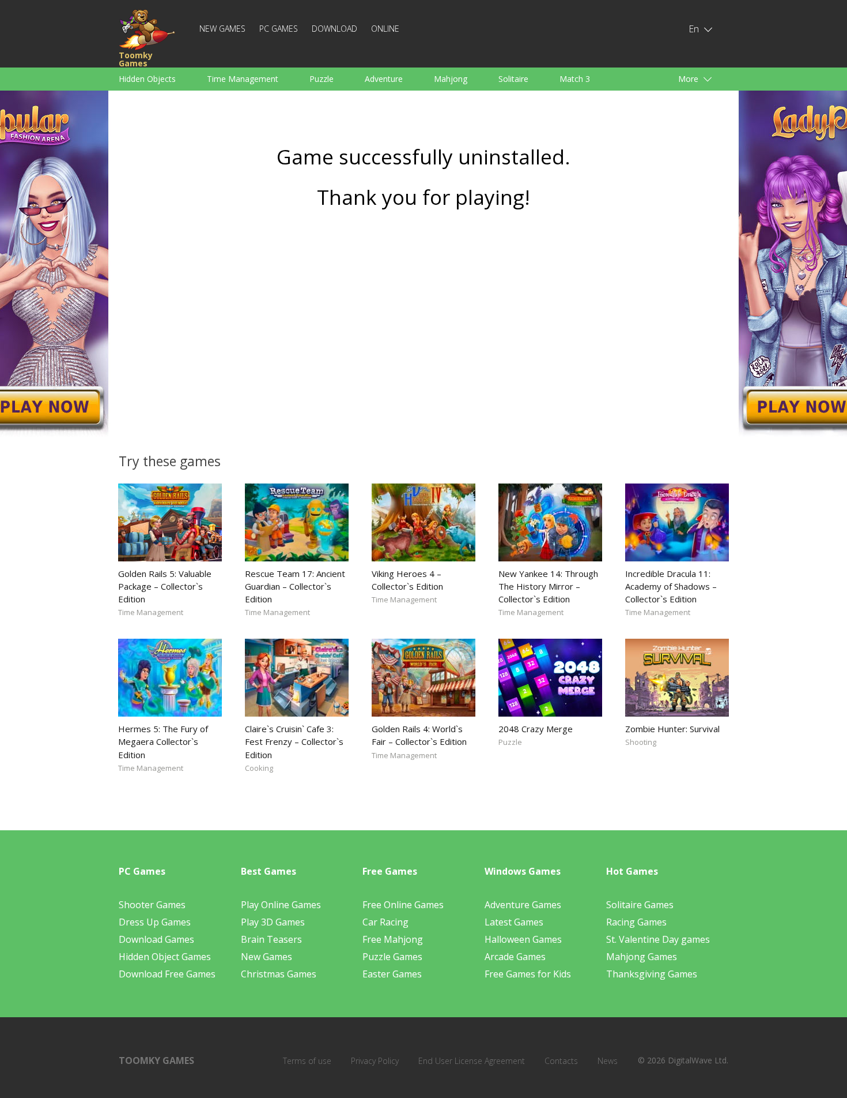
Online (385, 28)
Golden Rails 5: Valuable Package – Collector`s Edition (164, 586)
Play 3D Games (273, 922)
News (608, 1060)
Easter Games (392, 974)
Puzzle (321, 78)
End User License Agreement (471, 1060)
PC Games (278, 28)
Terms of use (307, 1060)
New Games (222, 28)
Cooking (259, 768)
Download (334, 28)
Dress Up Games (155, 922)
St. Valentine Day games (658, 939)
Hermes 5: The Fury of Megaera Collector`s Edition (163, 741)
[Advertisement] (423, 327)
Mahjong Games (641, 956)
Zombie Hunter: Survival (672, 729)
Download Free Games (167, 974)
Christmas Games (278, 974)
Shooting (640, 742)
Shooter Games (152, 904)
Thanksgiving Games (651, 974)
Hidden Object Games (165, 956)
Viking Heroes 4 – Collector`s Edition (407, 580)
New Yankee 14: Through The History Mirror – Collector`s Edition (548, 586)
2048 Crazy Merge (535, 729)
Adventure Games (523, 904)
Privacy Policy (375, 1060)
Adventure (384, 78)
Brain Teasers (271, 939)
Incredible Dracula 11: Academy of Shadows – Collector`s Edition (671, 586)
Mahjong (450, 78)
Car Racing (385, 922)
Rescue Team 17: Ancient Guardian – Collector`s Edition (295, 586)
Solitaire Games (640, 904)
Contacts (561, 1060)
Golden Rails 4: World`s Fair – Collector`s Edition (419, 735)
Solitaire (513, 78)
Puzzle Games (392, 956)
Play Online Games (281, 904)
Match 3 (574, 78)
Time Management (242, 78)
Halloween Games (523, 939)
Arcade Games (515, 956)
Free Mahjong (392, 939)
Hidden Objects (147, 78)
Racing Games (636, 922)
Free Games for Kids (528, 974)
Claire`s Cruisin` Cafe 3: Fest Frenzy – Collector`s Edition (294, 741)
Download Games (156, 939)
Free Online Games (403, 904)
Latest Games (514, 922)
